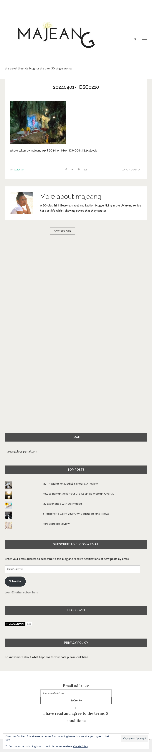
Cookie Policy (80, 746)
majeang (19, 169)
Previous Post (62, 230)
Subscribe (15, 581)
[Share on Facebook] (66, 169)
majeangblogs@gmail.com (21, 451)
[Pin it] (79, 169)
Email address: (76, 685)
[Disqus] (76, 288)
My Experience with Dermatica (62, 504)
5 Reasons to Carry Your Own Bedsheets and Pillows (76, 514)
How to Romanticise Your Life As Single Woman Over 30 (78, 494)
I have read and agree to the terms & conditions (76, 717)
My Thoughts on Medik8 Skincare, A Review (70, 484)
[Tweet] (72, 169)
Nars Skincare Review (56, 524)
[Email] (85, 169)
